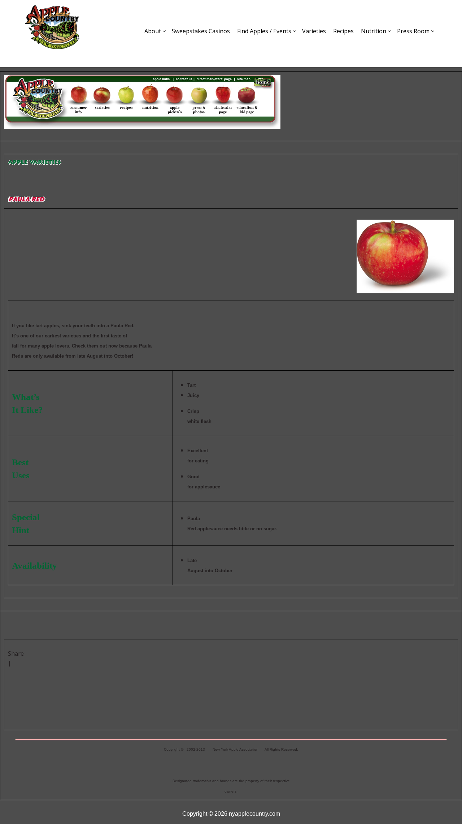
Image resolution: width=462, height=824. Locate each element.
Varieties (314, 31)
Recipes (343, 31)
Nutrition (373, 31)
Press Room (413, 31)
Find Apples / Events (264, 31)
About (152, 31)
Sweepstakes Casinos (201, 31)
